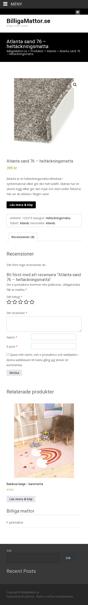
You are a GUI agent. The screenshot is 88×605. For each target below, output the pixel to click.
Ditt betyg (14, 297)
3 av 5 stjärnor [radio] (20, 302)
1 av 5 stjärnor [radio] (9, 302)
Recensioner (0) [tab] (22, 237)
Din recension (17, 313)
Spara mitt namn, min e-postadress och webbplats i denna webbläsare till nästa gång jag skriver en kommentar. (42, 360)
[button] (75, 84)
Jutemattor (16, 522)
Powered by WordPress (21, 596)
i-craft (48, 596)
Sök (9, 550)
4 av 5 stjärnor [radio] (26, 302)
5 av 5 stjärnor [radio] (31, 302)
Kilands (24, 223)
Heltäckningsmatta (58, 218)
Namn (12, 337)
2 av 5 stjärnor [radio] (14, 302)
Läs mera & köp (21, 205)
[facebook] (77, 13)
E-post (12, 346)
